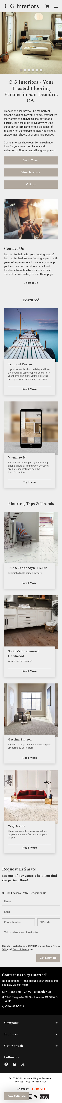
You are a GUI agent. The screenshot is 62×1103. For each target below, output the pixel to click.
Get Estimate (48, 957)
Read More (29, 389)
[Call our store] (36, 1096)
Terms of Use (39, 1081)
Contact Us (31, 282)
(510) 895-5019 (14, 1006)
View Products (30, 172)
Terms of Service (21, 949)
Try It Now (29, 482)
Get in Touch (31, 160)
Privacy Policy (22, 1081)
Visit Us (31, 184)
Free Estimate (16, 1096)
